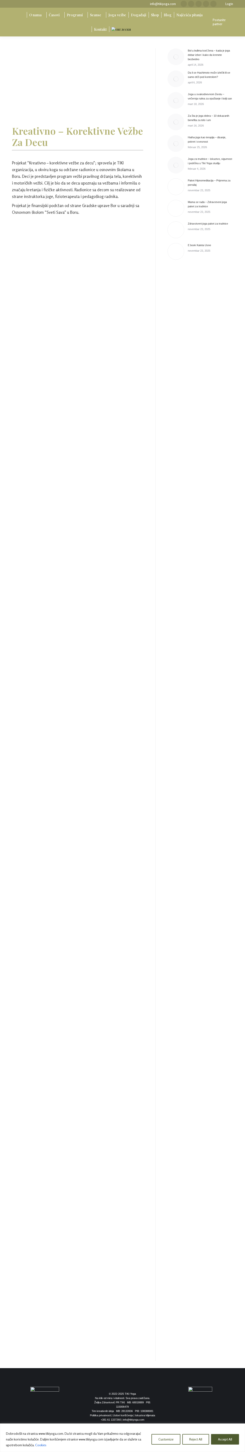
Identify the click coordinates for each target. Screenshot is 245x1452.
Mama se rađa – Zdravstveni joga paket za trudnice (207, 204)
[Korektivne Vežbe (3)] (77, 422)
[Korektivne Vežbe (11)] (77, 956)
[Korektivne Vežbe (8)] (77, 750)
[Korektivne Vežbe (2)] (77, 338)
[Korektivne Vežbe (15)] (77, 1193)
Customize (165, 1439)
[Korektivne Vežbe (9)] (77, 823)
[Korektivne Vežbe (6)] (77, 633)
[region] (122, 1437)
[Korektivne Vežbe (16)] (77, 1263)
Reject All (195, 1439)
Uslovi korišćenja (123, 1415)
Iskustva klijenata (145, 1415)
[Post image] (175, 56)
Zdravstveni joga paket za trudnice (208, 223)
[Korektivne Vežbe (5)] (77, 559)
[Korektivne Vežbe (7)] (77, 687)
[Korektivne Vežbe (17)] (77, 1332)
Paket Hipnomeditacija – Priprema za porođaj (209, 182)
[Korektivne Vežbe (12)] (77, 1013)
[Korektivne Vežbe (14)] (77, 1142)
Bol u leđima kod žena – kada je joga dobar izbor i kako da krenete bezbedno (209, 55)
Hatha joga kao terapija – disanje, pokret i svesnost (207, 139)
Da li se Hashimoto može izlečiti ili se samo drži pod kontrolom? (209, 74)
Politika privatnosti (100, 1415)
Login (229, 4)
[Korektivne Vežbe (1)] (77, 252)
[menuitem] (21, 15)
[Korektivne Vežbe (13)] (77, 1081)
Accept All (225, 1439)
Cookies (40, 1445)
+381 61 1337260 (111, 1419)
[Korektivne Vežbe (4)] (77, 480)
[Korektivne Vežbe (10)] (77, 895)
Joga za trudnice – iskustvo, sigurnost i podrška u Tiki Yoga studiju (210, 161)
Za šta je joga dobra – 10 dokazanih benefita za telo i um (208, 117)
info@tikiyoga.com (163, 4)
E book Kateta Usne (199, 245)
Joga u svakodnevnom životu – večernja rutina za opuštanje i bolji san (210, 96)
